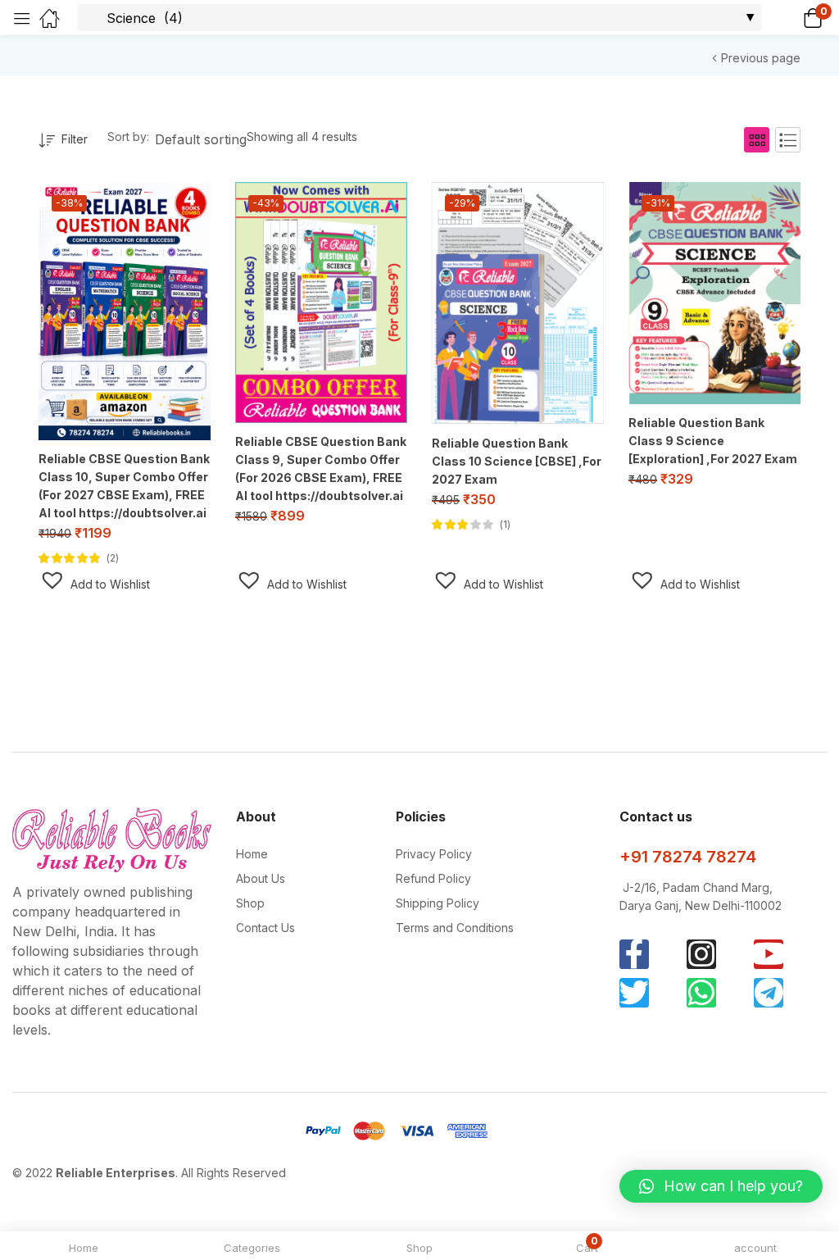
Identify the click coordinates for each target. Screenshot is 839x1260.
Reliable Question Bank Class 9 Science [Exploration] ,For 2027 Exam (712, 441)
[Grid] (756, 139)
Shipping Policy (437, 903)
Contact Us (265, 928)
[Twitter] (634, 993)
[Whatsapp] (701, 993)
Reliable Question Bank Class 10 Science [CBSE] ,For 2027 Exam (516, 461)
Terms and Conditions (455, 928)
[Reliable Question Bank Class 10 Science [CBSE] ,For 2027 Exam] (518, 303)
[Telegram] (768, 993)
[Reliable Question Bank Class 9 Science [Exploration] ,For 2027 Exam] (714, 293)
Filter (74, 139)
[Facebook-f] (634, 954)
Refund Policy (433, 878)
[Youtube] (768, 954)
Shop (250, 903)
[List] (787, 139)
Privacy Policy (434, 854)
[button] (792, 17)
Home (252, 854)
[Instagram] (701, 954)
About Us (260, 878)
